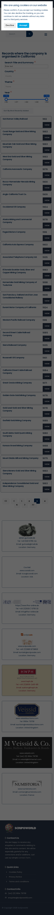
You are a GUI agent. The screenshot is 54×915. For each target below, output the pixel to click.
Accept (23, 25)
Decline (10, 25)
